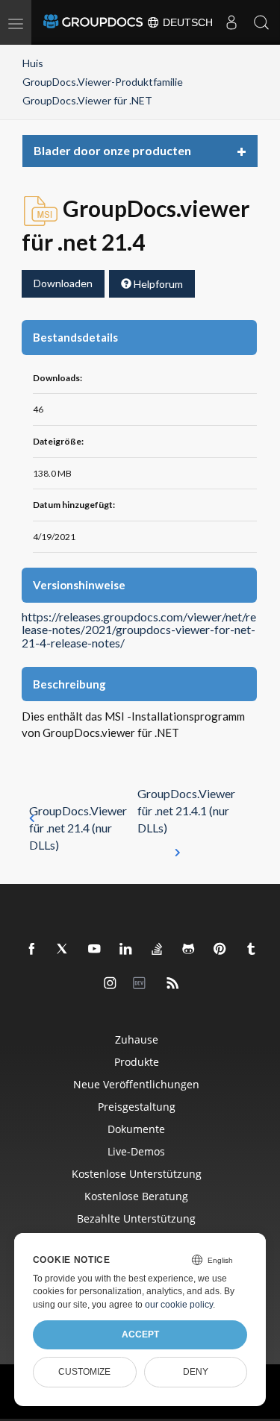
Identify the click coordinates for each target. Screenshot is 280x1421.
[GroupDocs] (93, 22)
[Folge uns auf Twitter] (63, 949)
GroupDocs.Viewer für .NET (87, 100)
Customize (84, 1372)
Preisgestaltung (136, 1107)
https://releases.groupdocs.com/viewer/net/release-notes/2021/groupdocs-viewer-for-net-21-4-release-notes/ (139, 630)
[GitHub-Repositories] (189, 949)
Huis (32, 63)
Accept (140, 1334)
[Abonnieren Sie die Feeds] (173, 984)
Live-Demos (136, 1151)
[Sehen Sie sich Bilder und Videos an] (110, 984)
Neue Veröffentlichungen (136, 1084)
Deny (195, 1372)
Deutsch (186, 22)
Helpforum (157, 283)
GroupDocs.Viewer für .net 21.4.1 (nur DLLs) (186, 810)
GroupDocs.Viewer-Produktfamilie (102, 81)
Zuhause (136, 1039)
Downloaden (63, 283)
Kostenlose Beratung (136, 1196)
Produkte (136, 1062)
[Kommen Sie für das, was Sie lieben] (251, 949)
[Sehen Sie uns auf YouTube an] (95, 949)
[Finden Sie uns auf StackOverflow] (157, 949)
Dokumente (136, 1129)
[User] (231, 22)
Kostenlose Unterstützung (137, 1174)
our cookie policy (179, 1304)
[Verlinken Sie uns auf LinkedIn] (126, 949)
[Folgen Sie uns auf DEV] (142, 984)
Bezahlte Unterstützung (136, 1218)
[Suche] (261, 22)
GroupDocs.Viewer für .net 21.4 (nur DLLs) (78, 827)
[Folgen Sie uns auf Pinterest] (220, 949)
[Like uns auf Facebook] (32, 949)
